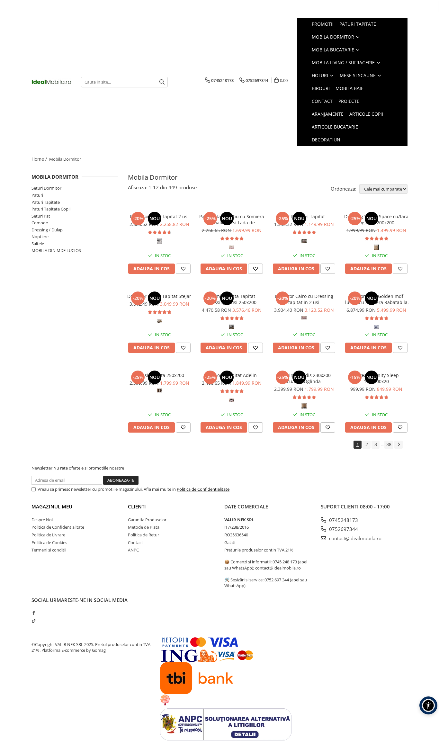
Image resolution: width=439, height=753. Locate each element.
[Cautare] (162, 82)
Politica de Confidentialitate (203, 489)
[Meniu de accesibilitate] (428, 705)
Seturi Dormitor (46, 188)
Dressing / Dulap (47, 230)
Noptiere (40, 236)
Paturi (37, 195)
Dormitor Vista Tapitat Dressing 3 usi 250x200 (231, 299)
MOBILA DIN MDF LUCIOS (56, 250)
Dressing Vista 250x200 (159, 375)
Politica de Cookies (49, 542)
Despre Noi (42, 520)
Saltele (37, 244)
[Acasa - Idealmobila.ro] (51, 82)
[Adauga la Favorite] (183, 269)
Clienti (137, 506)
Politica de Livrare (48, 535)
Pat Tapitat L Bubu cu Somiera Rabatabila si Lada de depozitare (231, 219)
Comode (39, 223)
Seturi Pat (40, 216)
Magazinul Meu (51, 506)
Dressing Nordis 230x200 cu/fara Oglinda (304, 378)
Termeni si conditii (48, 550)
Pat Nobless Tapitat (304, 216)
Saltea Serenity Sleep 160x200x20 (376, 378)
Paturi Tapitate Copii (50, 209)
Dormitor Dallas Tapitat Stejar (159, 296)
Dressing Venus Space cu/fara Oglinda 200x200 (376, 219)
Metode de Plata (143, 527)
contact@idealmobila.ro (354, 538)
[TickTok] (33, 620)
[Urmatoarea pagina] (398, 445)
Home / (39, 159)
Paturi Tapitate (45, 202)
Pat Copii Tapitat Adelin (231, 375)
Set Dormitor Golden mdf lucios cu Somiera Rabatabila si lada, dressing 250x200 (376, 299)
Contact (135, 542)
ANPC (133, 550)
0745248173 (343, 520)
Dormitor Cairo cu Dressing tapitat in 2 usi (304, 299)
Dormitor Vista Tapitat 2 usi (159, 216)
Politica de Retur (143, 535)
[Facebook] (33, 613)
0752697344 (343, 529)
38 (388, 444)
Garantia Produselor (147, 520)
